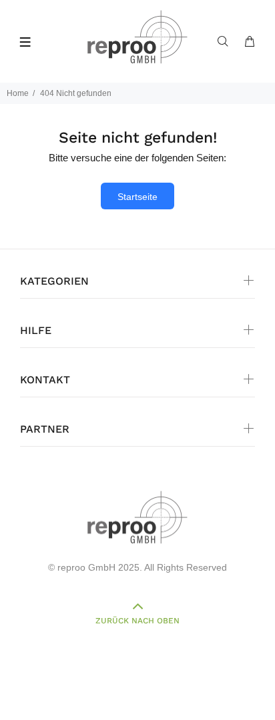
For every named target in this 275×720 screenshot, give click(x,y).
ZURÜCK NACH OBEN (137, 620)
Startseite (137, 196)
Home (18, 93)
